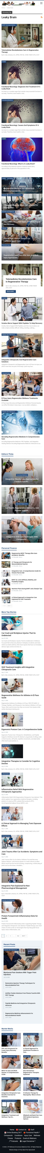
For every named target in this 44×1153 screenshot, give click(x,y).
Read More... (11, 291)
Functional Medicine (22, 475)
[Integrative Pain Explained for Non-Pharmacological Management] (12, 876)
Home (12, 1130)
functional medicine (7, 100)
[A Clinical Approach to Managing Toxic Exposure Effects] (12, 813)
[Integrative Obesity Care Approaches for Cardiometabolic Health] (22, 471)
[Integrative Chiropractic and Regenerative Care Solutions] (22, 345)
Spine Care (27, 1056)
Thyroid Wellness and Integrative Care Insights (9, 1100)
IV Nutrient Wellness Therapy (31, 1078)
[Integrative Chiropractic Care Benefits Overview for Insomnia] (11, 1084)
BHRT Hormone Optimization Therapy (9, 25)
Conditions (18, 1135)
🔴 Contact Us (21, 1130)
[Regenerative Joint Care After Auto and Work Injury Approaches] (22, 252)
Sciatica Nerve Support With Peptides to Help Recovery (22, 323)
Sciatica (4, 298)
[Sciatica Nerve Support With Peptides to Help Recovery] (22, 309)
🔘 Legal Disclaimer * (27, 1141)
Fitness (10, 1138)
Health (4, 61)
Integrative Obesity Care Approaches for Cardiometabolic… (22, 480)
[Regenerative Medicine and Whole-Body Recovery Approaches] (22, 185)
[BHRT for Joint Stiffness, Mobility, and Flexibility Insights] (6, 582)
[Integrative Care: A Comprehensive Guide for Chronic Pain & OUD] (6, 573)
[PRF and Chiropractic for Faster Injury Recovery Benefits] (11, 1040)
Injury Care (22, 532)
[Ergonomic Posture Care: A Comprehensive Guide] (12, 719)
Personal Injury (6, 245)
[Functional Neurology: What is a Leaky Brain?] (22, 149)
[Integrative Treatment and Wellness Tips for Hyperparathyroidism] (11, 1106)
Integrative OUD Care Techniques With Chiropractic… (22, 538)
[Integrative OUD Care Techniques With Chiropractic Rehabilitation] (22, 529)
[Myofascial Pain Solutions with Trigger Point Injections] (22, 959)
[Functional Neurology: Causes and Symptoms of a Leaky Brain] (22, 111)
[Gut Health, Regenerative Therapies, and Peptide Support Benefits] (22, 500)
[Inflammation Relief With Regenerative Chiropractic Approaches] (12, 779)
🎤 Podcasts (13, 1141)
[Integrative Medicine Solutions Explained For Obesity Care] (22, 202)
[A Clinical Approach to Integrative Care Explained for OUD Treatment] (6, 599)
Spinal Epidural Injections (30, 1100)
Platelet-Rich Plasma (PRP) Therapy (9, 334)
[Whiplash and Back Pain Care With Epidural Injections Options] (32, 1106)
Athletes (4, 679)
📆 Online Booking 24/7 (13, 1133)
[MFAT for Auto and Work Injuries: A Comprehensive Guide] (11, 1062)
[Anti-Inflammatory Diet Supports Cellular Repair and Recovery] (22, 218)
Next (23, 936)
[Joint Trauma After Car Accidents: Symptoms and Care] (12, 842)
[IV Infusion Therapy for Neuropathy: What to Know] (32, 1084)
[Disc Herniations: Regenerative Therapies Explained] (32, 1062)
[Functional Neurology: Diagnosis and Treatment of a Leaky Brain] (22, 72)
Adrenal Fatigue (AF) (22, 503)
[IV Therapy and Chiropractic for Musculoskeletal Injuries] (6, 564)
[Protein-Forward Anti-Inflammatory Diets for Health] (12, 906)
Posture (4, 713)
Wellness (37, 1135)
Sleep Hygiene (6, 1078)
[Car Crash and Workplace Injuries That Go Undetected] (12, 623)
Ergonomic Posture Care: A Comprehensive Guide (22, 729)
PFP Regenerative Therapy (9, 1034)
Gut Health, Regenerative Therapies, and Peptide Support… (22, 509)
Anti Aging (10, 178)
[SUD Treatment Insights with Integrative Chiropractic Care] (12, 657)
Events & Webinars (29, 1138)
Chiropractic (5, 745)
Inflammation (5, 773)
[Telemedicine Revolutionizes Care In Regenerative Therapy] (22, 36)
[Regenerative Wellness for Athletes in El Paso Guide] (12, 685)
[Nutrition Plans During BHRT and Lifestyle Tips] (6, 591)
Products (18, 1138)
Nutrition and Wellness (8, 211)
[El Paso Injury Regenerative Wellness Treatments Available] (22, 384)
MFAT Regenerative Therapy (9, 1056)
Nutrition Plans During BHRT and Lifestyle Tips (27, 588)
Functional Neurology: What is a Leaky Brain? (18, 164)
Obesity (4, 195)
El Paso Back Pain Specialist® (26, 1150)
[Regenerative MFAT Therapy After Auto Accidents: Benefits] (6, 555)
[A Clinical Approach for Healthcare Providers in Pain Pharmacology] (32, 1040)
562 (18, 936)
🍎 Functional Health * (31, 1133)
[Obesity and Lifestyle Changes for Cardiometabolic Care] (22, 235)
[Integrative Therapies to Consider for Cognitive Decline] (12, 751)
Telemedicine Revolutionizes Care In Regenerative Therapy (21, 280)
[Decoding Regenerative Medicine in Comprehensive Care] (22, 422)
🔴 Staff (31, 1130)
